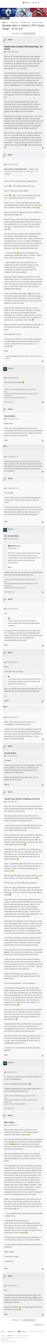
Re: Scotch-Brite (11, 536)
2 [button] (24, 34)
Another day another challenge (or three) (21, 799)
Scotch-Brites (10, 753)
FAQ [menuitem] (1, 18)
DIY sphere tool (9, 402)
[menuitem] (6, 18)
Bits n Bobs (9, 1122)
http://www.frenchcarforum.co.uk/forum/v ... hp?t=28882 (21, 173)
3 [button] (26, 34)
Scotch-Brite (9, 416)
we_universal (7, 1337)
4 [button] (29, 34)
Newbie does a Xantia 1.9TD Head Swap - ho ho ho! (23, 27)
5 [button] (31, 34)
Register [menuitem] (27, 2)
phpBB (9, 1335)
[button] (34, 33)
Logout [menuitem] (37, 2)
